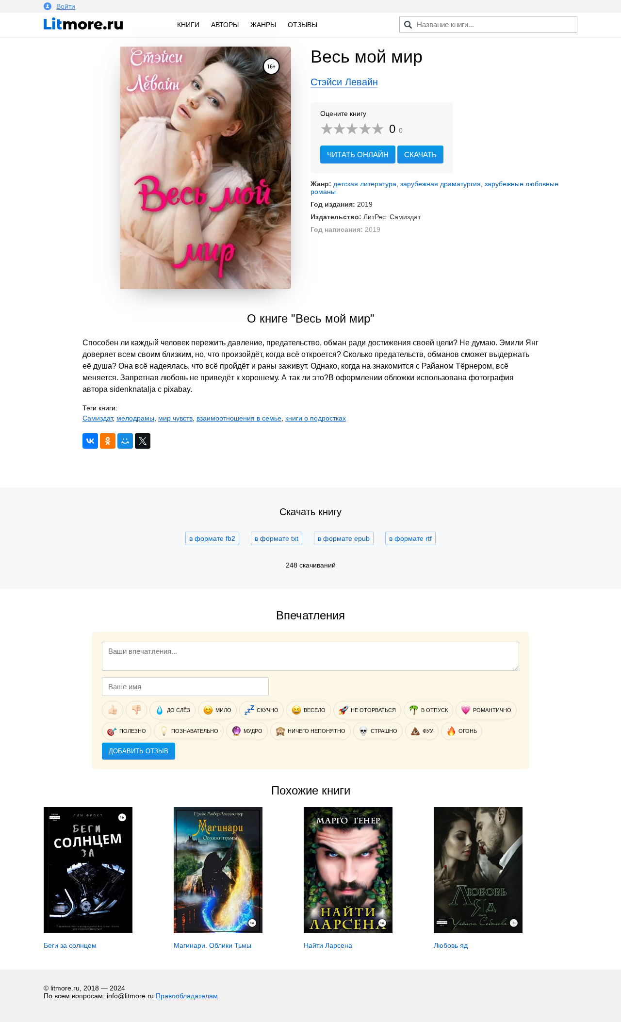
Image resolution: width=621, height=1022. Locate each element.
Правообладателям (187, 996)
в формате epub (344, 538)
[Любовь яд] (478, 931)
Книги (188, 25)
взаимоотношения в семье (238, 418)
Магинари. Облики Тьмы (212, 945)
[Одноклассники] (107, 441)
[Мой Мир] (125, 441)
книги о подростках (315, 418)
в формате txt (276, 538)
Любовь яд (451, 945)
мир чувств (175, 418)
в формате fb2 (212, 538)
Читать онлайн (358, 154)
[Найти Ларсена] (348, 931)
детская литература (364, 184)
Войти (65, 6)
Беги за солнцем (70, 945)
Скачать (420, 154)
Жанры (263, 25)
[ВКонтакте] (90, 441)
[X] (142, 441)
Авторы (225, 25)
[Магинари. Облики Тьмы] (218, 931)
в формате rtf (410, 538)
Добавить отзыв (138, 751)
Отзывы (302, 25)
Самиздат (97, 418)
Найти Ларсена (328, 945)
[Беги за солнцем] (88, 931)
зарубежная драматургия (440, 184)
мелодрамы (135, 418)
